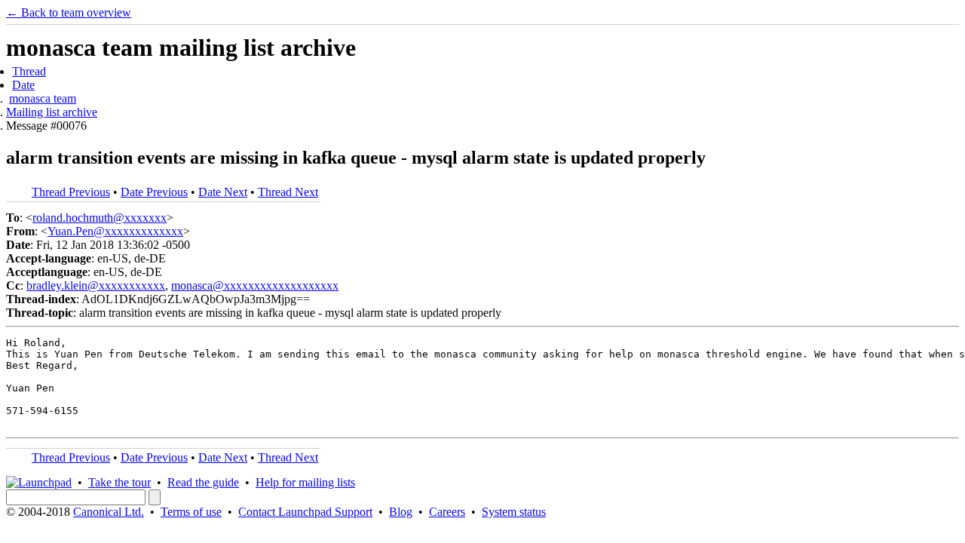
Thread (29, 71)
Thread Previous (71, 192)
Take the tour (119, 482)
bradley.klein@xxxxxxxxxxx (95, 285)
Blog (400, 511)
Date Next (222, 192)
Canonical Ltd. (108, 511)
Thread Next (288, 192)
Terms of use (191, 511)
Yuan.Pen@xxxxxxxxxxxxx (115, 231)
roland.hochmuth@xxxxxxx (99, 217)
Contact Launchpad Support (305, 511)
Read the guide (203, 482)
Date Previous (154, 192)
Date (23, 84)
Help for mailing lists (305, 482)
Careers (447, 511)
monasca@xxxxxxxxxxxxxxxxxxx (255, 285)
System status (514, 511)
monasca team (42, 98)
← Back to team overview (68, 12)
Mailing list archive (51, 112)
